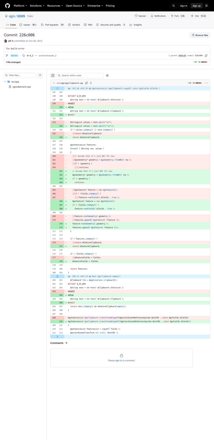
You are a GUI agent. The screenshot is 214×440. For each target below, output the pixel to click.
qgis (12, 16)
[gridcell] (130, 88)
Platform (19, 5)
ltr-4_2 (30, 55)
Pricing (110, 5)
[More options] (206, 82)
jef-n (10, 40)
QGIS (21, 16)
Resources (53, 5)
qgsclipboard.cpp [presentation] (22, 86)
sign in (118, 360)
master (14, 55)
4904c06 (182, 55)
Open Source (74, 5)
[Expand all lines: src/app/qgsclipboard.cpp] (91, 83)
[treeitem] (23, 84)
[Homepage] (7, 5)
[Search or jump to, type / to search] (173, 5)
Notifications (160, 16)
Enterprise (94, 5)
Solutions (36, 5)
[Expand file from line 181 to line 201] (57, 276)
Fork (180, 16)
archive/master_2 (47, 55)
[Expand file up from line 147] (57, 88)
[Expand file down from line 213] (57, 336)
